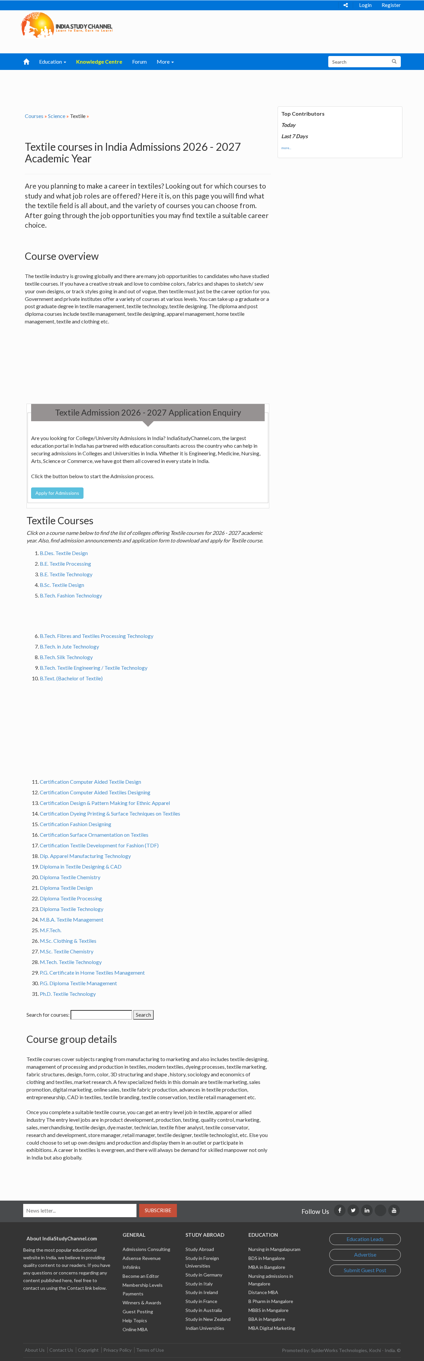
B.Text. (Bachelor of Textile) (71, 678)
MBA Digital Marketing (271, 1328)
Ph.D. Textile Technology (68, 994)
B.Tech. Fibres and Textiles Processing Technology (96, 636)
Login (365, 5)
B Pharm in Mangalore (270, 1301)
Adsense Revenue (142, 1258)
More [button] (164, 61)
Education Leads (365, 1239)
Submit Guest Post (365, 1270)
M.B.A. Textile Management (71, 919)
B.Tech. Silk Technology (66, 657)
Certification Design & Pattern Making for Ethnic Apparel (105, 803)
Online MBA (135, 1329)
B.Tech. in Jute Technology (69, 646)
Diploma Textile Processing (71, 898)
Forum (139, 61)
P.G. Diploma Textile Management (78, 983)
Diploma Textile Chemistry (70, 877)
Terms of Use (150, 1350)
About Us (35, 1350)
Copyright (88, 1350)
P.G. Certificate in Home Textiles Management (92, 972)
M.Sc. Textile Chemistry (66, 951)
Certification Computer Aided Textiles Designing (95, 792)
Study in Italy (199, 1283)
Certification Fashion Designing (75, 824)
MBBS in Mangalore (268, 1310)
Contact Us (61, 1350)
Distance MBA (263, 1292)
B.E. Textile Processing (65, 563)
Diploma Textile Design (66, 887)
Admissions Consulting (146, 1249)
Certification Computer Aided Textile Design (90, 781)
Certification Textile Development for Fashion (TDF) (99, 845)
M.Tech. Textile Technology (71, 962)
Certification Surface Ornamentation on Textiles (94, 834)
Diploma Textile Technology (71, 909)
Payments (133, 1293)
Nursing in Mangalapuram (274, 1249)
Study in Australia (204, 1310)
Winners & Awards (142, 1302)
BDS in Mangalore (266, 1258)
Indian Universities (205, 1328)
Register (391, 5)
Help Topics (135, 1320)
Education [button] (51, 61)
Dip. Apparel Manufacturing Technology (85, 856)
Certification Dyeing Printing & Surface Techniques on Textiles (110, 813)
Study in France (201, 1301)
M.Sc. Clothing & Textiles (68, 940)
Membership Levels (143, 1285)
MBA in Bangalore (266, 1267)
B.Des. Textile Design (64, 553)
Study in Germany (204, 1274)
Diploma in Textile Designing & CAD (81, 866)
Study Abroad (200, 1249)
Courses (34, 116)
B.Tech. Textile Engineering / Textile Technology (93, 667)
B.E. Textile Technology (66, 574)
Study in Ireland (202, 1292)
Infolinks (131, 1267)
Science (56, 116)
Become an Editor (141, 1276)
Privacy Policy (117, 1350)
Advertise (365, 1254)
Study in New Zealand (208, 1319)
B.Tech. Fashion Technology (71, 595)
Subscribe (158, 1210)
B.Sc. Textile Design (62, 585)
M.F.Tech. (50, 930)
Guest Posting (138, 1311)
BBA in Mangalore (266, 1319)
